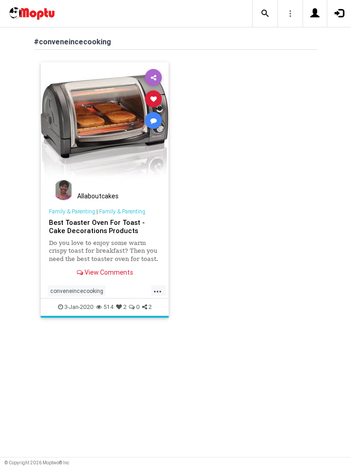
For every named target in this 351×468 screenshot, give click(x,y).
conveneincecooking (76, 290)
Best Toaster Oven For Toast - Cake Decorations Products (97, 226)
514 (108, 307)
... (158, 290)
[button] (265, 13)
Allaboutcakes (97, 196)
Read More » (104, 126)
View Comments (108, 272)
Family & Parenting (72, 211)
